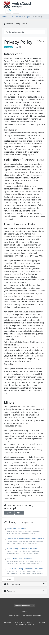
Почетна (5, 17)
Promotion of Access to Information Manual (25, 540)
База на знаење (17, 17)
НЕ (20, 513)
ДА (10, 513)
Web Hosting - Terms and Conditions (23, 550)
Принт (41, 41)
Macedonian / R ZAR (26, 605)
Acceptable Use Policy (23, 530)
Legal (28, 17)
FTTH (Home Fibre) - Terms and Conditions (25, 570)
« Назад (8, 579)
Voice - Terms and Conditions (24, 560)
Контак (24, 611)
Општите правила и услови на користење (24, 615)
